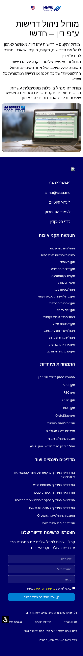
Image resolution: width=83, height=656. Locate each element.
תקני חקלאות (66, 282)
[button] (9, 8)
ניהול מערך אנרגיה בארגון (59, 330)
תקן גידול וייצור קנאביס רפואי (56, 296)
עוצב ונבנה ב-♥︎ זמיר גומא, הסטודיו (58, 640)
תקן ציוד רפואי (66, 310)
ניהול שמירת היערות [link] (62, 337)
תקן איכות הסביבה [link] (63, 269)
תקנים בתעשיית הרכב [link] (61, 351)
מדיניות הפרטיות (44, 588)
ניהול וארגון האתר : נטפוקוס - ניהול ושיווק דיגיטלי (50, 631)
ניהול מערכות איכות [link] (62, 248)
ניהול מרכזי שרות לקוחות (59, 317)
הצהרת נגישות (14, 621)
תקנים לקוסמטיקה (63, 276)
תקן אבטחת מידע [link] (64, 324)
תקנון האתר (70, 621)
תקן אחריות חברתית (62, 303)
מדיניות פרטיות (43, 621)
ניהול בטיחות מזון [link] (64, 289)
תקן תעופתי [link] (67, 262)
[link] (52, 8)
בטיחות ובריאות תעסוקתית (58, 255)
